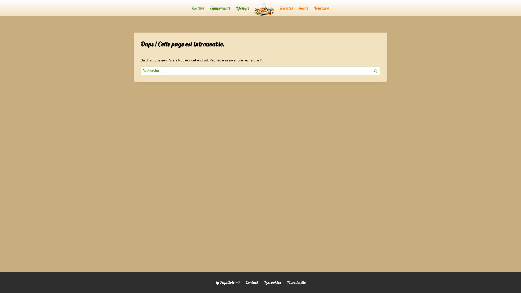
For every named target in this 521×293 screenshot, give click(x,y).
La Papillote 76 (228, 282)
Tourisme (321, 8)
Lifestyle (242, 8)
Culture (198, 8)
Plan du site (296, 282)
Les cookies (272, 282)
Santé (303, 8)
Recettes (286, 8)
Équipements (220, 8)
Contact (252, 282)
